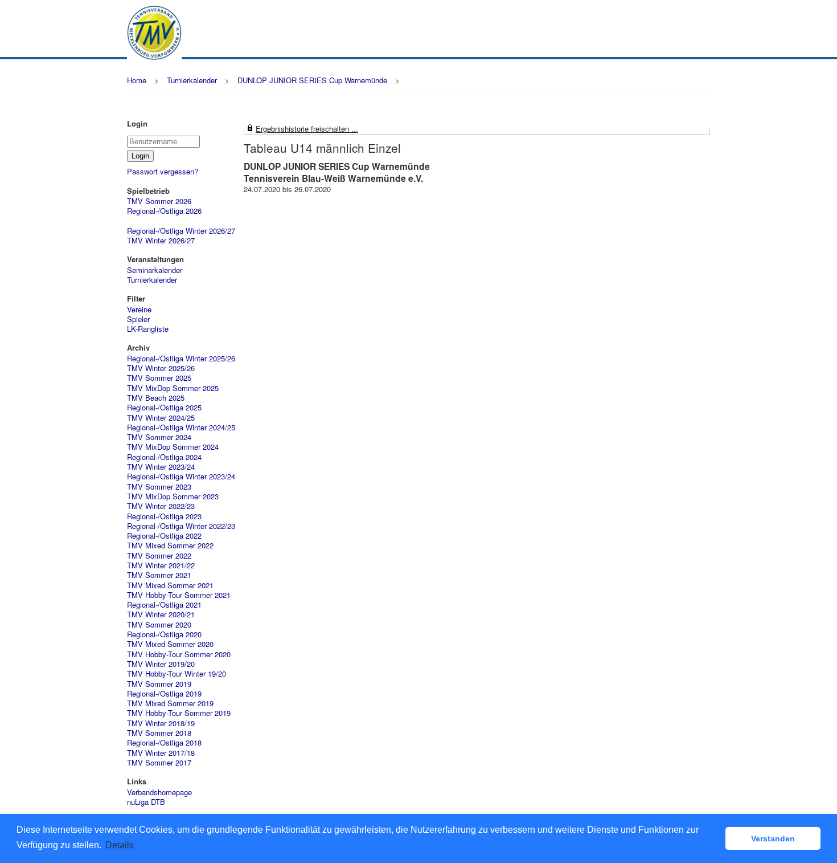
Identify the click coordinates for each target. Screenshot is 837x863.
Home (136, 80)
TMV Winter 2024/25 (161, 417)
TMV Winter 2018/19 (161, 723)
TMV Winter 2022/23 (161, 505)
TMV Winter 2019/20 (161, 663)
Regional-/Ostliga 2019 (164, 693)
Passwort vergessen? (162, 171)
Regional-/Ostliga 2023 (164, 516)
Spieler (138, 319)
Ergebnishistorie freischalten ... (307, 128)
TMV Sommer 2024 (159, 437)
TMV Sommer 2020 (159, 624)
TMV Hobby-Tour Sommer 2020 (179, 654)
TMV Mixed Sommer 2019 (170, 703)
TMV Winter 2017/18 (161, 752)
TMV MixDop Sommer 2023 (173, 496)
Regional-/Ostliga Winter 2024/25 (181, 427)
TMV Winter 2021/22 (161, 565)
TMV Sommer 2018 (159, 732)
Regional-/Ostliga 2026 (164, 210)
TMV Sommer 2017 (159, 762)
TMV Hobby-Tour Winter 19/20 (176, 673)
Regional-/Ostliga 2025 (164, 407)
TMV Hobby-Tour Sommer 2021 (179, 594)
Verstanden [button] (773, 838)
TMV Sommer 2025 (159, 377)
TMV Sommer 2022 (159, 555)
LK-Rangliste (148, 328)
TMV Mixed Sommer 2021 (170, 585)
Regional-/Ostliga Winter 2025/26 (181, 358)
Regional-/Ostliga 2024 (164, 456)
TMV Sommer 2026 (159, 201)
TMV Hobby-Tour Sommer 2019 (179, 712)
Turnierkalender (192, 80)
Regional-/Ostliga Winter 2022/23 (181, 525)
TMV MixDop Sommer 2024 (173, 446)
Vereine (139, 309)
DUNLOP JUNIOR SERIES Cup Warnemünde (312, 80)
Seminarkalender (154, 269)
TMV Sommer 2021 (159, 574)
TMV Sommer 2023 (159, 486)
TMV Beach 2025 (155, 397)
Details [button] (119, 845)
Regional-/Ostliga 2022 (164, 535)
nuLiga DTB (146, 801)
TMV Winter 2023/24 (161, 466)
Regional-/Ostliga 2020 (164, 634)
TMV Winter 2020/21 (161, 614)
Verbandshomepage (159, 792)
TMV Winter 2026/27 (161, 240)
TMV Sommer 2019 (159, 683)
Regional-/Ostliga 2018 (164, 742)
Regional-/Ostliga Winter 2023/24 (181, 476)
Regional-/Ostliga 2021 (164, 604)
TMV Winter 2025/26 (161, 368)
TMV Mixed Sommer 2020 (170, 643)
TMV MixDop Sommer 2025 (173, 387)
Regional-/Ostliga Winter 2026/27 (181, 230)
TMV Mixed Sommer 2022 (170, 545)
